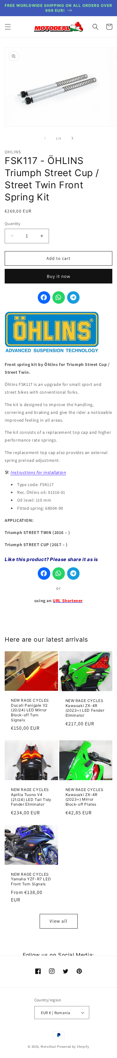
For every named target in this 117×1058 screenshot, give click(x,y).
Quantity (12, 223)
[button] (8, 27)
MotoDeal (48, 1046)
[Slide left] (45, 138)
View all (58, 921)
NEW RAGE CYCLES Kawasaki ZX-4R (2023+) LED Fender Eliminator (85, 708)
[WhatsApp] (58, 297)
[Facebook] (44, 297)
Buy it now (59, 276)
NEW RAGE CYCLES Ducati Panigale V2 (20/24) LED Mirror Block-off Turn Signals (30, 710)
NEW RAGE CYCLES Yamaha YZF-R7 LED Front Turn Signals (31, 879)
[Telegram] (73, 297)
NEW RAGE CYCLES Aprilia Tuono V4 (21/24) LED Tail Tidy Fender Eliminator (31, 797)
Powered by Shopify (73, 1046)
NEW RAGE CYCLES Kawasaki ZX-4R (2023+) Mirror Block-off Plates (85, 797)
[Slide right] (72, 138)
